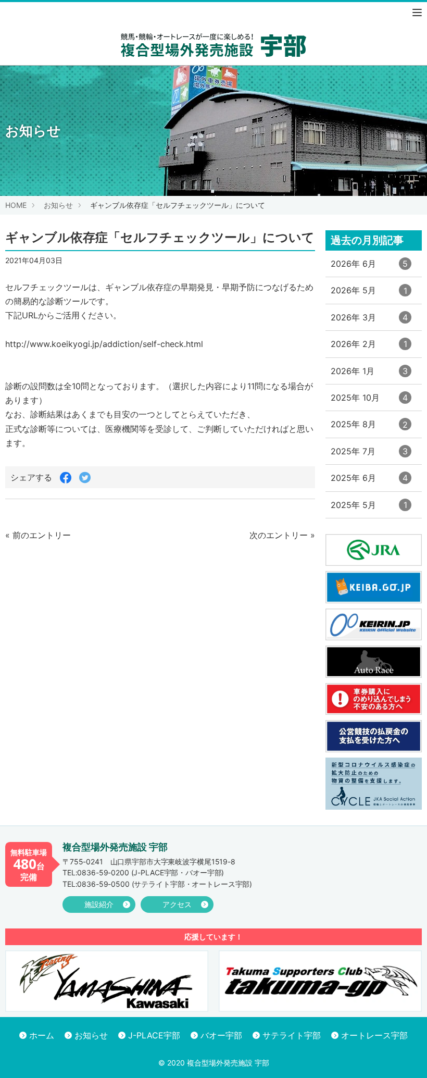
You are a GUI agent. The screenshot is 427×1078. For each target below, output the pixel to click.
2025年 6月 (369, 481)
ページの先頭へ (405, 1056)
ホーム (41, 1035)
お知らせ (58, 205)
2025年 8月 (369, 428)
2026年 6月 (369, 267)
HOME (16, 205)
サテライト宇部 (291, 1035)
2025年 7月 (369, 455)
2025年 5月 (369, 508)
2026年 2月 (369, 347)
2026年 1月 (369, 375)
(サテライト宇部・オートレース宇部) (157, 883)
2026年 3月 (369, 321)
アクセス (177, 904)
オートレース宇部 (374, 1035)
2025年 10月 (369, 401)
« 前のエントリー (38, 535)
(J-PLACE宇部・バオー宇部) (143, 872)
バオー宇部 (221, 1035)
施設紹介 (99, 904)
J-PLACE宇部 (154, 1035)
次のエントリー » (282, 535)
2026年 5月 (369, 294)
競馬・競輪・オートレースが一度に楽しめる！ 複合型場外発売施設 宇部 (213, 45)
